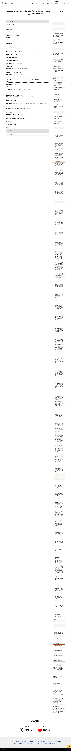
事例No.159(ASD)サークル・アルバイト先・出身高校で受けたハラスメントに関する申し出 (59, 567)
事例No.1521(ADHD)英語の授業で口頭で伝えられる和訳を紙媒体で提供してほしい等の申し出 (59, 296)
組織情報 (56, 3)
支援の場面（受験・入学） (58, 89)
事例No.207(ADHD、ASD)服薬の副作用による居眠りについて (59, 610)
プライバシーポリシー (40, 743)
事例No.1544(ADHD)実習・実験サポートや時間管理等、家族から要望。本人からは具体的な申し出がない (59, 253)
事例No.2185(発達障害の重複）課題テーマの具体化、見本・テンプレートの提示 (59, 164)
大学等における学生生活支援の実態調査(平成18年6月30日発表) (58, 702)
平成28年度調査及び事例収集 (58, 660)
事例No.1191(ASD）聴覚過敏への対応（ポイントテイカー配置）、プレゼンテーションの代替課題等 (59, 301)
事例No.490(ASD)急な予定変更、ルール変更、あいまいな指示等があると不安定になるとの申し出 (59, 450)
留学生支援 (37, 3)
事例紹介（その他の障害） (58, 616)
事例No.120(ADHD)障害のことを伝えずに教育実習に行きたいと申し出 (59, 503)
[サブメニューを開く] (64, 26)
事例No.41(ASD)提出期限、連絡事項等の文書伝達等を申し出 (59, 529)
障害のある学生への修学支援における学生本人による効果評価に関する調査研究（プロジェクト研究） (58, 669)
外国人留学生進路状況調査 (57, 61)
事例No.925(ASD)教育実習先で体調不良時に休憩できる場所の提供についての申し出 (59, 354)
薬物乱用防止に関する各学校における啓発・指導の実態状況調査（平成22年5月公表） (58, 691)
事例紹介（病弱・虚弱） (57, 121)
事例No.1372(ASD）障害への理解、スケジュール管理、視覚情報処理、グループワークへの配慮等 (59, 307)
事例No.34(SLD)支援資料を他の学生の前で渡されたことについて (59, 482)
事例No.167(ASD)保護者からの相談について (59, 576)
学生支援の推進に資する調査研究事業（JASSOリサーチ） (58, 712)
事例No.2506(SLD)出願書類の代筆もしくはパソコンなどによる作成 (59, 158)
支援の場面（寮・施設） (57, 101)
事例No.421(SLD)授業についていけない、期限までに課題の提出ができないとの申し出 (59, 405)
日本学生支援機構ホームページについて (51, 743)
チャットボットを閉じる (67, 745)
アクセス (27, 743)
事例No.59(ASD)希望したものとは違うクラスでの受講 (59, 542)
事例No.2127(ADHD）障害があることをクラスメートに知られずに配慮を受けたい (59, 193)
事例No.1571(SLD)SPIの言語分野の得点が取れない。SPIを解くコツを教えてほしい (59, 264)
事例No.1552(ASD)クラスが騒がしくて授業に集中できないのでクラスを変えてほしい (59, 238)
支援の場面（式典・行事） (58, 99)
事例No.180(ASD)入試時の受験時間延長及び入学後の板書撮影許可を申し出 (59, 589)
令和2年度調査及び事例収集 (58, 650)
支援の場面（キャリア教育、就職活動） (58, 107)
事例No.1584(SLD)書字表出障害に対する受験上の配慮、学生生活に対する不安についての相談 (59, 258)
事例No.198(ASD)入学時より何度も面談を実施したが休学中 (59, 602)
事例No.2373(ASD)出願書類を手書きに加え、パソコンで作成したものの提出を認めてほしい (59, 145)
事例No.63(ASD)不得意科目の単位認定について (59, 550)
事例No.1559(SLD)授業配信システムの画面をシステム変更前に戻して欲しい (59, 268)
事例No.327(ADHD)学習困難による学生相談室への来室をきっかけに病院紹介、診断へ (59, 410)
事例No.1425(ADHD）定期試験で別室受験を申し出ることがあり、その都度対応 (59, 291)
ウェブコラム (56, 638)
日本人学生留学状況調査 (56, 56)
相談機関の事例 (56, 619)
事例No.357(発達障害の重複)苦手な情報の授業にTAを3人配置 (59, 465)
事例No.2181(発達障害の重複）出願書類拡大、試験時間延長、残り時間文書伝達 (59, 169)
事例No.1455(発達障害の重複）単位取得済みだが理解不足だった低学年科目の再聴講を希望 (59, 341)
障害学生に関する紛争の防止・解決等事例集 (58, 78)
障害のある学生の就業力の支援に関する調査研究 (58, 680)
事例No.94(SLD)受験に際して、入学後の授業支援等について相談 (59, 486)
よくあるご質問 (62, 3)
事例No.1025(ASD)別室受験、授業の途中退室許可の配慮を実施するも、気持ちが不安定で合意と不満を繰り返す (59, 373)
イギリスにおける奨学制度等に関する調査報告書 (58, 43)
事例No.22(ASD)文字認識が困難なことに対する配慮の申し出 (59, 515)
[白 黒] (48, 1)
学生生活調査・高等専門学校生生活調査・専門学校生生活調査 (58, 26)
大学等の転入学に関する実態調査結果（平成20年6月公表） (58, 699)
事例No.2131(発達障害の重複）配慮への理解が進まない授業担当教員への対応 (59, 173)
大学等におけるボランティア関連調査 (58, 695)
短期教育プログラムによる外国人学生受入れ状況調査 (58, 54)
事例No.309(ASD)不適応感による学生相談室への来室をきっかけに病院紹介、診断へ (59, 425)
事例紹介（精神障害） (57, 614)
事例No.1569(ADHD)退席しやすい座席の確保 (59, 248)
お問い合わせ (33, 743)
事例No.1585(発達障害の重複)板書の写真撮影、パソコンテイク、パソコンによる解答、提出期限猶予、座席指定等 (59, 206)
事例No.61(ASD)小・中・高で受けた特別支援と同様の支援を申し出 (59, 546)
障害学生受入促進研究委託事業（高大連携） (57, 684)
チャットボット (69, 747)
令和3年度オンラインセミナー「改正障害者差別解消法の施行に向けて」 (58, 633)
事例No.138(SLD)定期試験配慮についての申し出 (59, 490)
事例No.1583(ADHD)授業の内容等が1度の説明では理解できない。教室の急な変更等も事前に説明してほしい (59, 244)
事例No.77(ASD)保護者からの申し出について (59, 558)
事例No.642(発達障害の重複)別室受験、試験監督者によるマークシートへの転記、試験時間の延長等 (59, 475)
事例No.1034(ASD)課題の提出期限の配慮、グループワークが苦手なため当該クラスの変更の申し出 (59, 379)
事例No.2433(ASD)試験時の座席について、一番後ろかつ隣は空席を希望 (59, 139)
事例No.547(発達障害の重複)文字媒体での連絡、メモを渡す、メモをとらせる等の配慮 (59, 470)
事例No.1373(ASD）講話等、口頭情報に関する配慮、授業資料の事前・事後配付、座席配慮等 (59, 312)
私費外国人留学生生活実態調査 (57, 64)
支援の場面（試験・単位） (58, 104)
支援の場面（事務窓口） (57, 96)
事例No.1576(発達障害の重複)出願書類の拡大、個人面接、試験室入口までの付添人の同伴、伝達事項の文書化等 (59, 212)
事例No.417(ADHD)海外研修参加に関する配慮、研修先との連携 (59, 419)
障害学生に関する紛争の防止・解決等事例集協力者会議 (58, 665)
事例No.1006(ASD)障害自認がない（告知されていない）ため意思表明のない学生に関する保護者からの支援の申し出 (59, 367)
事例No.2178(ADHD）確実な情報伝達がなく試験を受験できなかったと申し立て (59, 188)
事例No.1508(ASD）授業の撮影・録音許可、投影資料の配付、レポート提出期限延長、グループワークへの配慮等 (59, 324)
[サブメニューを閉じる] (64, 21)
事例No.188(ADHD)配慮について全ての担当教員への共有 (59, 507)
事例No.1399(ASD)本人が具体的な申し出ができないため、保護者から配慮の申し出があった (59, 318)
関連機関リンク (21, 743)
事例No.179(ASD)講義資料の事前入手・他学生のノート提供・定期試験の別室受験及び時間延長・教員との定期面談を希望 (59, 584)
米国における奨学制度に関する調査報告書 (58, 40)
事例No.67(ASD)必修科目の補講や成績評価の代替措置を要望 (59, 553)
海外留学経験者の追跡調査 (57, 66)
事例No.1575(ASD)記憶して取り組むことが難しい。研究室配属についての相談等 (59, 218)
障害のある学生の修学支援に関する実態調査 (58, 74)
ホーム (29, 3)
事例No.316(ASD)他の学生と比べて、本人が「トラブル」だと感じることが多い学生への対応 (59, 430)
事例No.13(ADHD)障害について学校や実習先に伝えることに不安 (59, 494)
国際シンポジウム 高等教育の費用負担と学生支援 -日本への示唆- (58, 46)
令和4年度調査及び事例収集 (58, 645)
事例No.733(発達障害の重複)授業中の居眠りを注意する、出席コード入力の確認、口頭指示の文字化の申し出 (59, 392)
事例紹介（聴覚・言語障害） (58, 116)
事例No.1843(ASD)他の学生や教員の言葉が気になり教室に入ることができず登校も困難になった (59, 223)
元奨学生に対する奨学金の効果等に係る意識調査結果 (58, 36)
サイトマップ (15, 743)
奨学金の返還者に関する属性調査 (58, 33)
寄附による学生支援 (50, 3)
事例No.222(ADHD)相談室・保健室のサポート (59, 512)
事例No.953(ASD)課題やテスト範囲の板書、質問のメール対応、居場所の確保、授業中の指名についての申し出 (59, 360)
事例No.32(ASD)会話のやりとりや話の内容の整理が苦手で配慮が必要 (59, 524)
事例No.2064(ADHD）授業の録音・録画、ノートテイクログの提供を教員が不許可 (59, 198)
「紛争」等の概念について (58, 82)
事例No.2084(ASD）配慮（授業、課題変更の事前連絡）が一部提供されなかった (59, 179)
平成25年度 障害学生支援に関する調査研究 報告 (58, 677)
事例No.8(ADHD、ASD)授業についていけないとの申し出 (59, 606)
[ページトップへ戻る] (69, 749)
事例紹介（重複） (56, 123)
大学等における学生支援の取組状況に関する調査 (58, 71)
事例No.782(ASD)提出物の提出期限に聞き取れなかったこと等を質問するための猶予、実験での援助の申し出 (59, 348)
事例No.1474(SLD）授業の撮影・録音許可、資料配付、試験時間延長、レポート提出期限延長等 (59, 281)
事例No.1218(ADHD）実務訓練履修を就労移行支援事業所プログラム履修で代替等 (59, 286)
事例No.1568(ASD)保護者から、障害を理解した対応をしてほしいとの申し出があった (59, 228)
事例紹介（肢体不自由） (57, 118)
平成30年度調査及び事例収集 (58, 655)
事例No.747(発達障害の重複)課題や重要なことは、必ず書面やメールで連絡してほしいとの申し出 (59, 398)
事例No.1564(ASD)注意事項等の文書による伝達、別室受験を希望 (59, 233)
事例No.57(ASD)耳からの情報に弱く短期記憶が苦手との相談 (59, 538)
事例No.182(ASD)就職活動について (59, 593)
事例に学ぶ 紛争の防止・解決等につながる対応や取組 (58, 641)
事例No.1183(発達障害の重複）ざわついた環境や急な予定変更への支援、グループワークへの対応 (59, 330)
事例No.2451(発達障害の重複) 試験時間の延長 (59, 136)
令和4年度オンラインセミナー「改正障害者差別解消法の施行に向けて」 (58, 629)
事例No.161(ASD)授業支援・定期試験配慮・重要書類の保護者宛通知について (59, 571)
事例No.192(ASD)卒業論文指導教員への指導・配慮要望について (59, 597)
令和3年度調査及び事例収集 (58, 648)
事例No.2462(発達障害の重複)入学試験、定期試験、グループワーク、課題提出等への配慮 (59, 131)
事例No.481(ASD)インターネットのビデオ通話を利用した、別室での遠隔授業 (59, 440)
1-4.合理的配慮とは (10, 134)
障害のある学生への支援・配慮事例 (58, 673)
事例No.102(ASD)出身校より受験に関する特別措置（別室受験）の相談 (59, 561)
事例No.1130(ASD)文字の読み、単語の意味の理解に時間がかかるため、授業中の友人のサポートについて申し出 (59, 385)
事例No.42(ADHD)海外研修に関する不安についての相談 (59, 498)
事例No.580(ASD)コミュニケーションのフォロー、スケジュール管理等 (59, 460)
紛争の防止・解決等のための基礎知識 (58, 85)
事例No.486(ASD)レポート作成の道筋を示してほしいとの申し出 (59, 445)
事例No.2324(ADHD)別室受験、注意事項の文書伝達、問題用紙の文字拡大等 (59, 154)
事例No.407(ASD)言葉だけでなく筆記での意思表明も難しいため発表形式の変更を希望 (59, 436)
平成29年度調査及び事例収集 (58, 657)
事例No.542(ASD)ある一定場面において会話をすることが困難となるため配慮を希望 (59, 456)
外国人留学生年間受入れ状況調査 (58, 59)
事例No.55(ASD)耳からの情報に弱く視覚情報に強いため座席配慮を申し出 (59, 533)
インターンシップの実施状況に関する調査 (58, 687)
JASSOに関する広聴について (57, 706)
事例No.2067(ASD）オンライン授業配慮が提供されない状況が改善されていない (59, 183)
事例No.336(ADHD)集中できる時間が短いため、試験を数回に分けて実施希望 (59, 415)
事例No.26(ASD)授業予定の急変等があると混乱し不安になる (59, 520)
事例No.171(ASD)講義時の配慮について (59, 579)
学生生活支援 (43, 3)
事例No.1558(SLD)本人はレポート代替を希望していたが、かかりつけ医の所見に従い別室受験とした (59, 274)
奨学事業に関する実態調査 (57, 30)
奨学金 (33, 3)
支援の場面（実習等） (57, 94)
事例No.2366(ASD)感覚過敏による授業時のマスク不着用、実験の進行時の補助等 (59, 149)
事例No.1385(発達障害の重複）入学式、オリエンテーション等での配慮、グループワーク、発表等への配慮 (59, 335)
